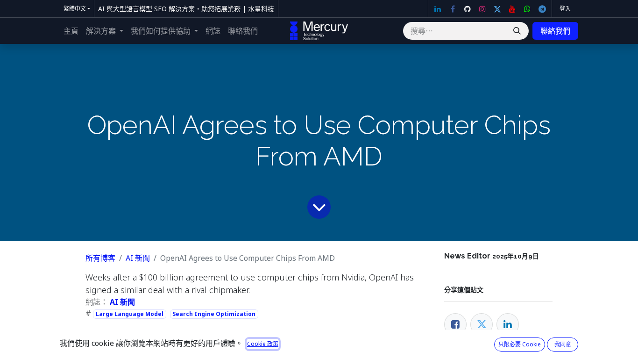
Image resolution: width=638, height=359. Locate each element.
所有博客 (100, 258)
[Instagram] (482, 8)
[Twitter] (497, 8)
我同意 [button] (562, 344)
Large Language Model (129, 314)
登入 (565, 9)
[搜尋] (517, 31)
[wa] (527, 8)
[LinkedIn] (437, 8)
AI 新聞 (138, 258)
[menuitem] (71, 31)
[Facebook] (452, 8)
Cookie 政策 (262, 344)
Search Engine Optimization (213, 314)
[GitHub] (467, 8)
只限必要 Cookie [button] (519, 344)
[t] (542, 8)
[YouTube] (512, 8)
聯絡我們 (555, 31)
